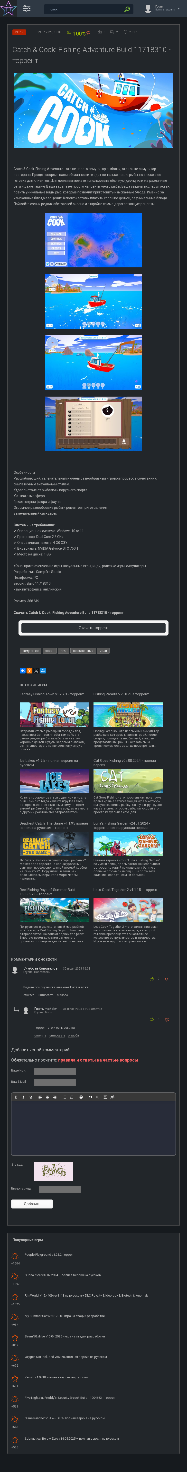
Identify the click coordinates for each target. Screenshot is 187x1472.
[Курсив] (23, 1097)
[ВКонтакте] (23, 670)
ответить (29, 995)
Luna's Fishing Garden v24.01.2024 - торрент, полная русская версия (122, 825)
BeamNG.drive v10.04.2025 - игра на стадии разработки (65, 1336)
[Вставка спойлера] (105, 1097)
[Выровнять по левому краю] (40, 1097)
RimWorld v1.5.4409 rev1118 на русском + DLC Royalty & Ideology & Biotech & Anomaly (86, 1295)
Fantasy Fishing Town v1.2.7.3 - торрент (52, 694)
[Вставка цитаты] (90, 1097)
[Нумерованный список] (71, 1097)
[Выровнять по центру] (47, 1097)
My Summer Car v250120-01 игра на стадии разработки (65, 1316)
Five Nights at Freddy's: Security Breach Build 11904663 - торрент (71, 1397)
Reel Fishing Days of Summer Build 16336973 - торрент (47, 892)
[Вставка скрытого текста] (112, 1097)
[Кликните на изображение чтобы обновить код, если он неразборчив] (53, 1180)
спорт (49, 651)
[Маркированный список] (64, 1097)
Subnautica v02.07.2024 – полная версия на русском (63, 1275)
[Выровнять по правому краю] (54, 1097)
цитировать (46, 995)
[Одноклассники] (29, 670)
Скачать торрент (94, 628)
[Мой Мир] (43, 670)
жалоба (62, 995)
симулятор (30, 651)
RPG (63, 651)
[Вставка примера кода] (98, 1097)
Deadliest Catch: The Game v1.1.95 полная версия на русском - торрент (54, 825)
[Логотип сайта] (8, 8)
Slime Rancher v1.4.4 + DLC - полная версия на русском (65, 1418)
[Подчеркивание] (30, 1097)
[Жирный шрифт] (16, 1097)
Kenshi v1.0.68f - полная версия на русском (56, 1377)
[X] (36, 670)
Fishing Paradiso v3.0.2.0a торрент (121, 694)
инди (103, 651)
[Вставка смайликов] (81, 1097)
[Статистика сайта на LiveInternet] (164, 1468)
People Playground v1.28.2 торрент (50, 1254)
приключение (83, 651)
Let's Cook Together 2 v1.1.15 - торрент (126, 890)
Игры (19, 32)
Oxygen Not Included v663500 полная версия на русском (66, 1357)
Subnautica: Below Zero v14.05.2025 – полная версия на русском (72, 1438)
